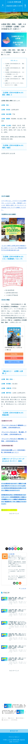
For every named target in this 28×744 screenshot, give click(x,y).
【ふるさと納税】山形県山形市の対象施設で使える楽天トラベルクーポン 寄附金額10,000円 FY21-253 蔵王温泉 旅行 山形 (14, 248)
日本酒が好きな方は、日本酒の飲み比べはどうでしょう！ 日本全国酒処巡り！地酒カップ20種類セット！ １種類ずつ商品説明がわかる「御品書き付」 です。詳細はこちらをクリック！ (13, 499)
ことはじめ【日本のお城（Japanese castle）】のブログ (13, 5)
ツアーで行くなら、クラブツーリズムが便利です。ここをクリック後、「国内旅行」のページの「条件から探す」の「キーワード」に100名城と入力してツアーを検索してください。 (13, 205)
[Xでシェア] (6, 548)
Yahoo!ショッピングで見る (14, 361)
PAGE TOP (14, 731)
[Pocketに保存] (15, 548)
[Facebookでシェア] (9, 548)
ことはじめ (11, 554)
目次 (12, 60)
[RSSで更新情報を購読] (20, 583)
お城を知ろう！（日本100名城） (10, 510)
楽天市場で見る (14, 358)
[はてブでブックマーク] (12, 548)
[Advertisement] (14, 529)
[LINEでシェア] (18, 548)
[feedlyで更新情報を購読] (17, 583)
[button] (21, 548)
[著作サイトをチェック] (14, 583)
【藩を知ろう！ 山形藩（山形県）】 (14, 76)
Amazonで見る (14, 354)
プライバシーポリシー (14, 737)
